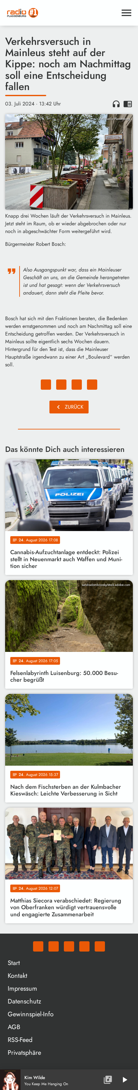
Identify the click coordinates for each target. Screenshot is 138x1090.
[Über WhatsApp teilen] (77, 384)
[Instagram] (69, 946)
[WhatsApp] (38, 946)
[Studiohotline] (100, 946)
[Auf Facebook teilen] (46, 384)
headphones (116, 103)
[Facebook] (53, 946)
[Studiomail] (84, 946)
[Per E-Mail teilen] (92, 384)
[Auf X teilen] (61, 384)
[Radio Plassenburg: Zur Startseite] (61, 12)
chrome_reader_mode (127, 103)
